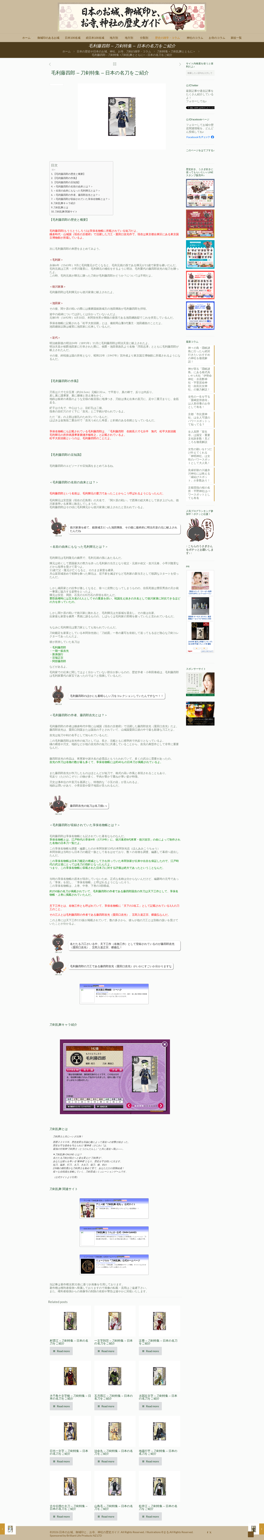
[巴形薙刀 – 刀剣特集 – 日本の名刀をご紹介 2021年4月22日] (8, 1528)
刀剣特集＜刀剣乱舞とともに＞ (176, 51)
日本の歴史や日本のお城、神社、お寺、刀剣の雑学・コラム (114, 51)
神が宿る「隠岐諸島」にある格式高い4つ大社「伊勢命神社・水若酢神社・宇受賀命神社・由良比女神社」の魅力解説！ (200, 379)
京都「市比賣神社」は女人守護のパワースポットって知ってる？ (199, 419)
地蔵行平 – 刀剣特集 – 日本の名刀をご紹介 (158, 1452)
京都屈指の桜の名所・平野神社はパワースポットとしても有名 (199, 492)
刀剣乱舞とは (60, 207)
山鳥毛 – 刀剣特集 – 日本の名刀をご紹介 (113, 1507)
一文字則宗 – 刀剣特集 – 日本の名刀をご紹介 (113, 1342)
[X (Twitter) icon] (210, 1532)
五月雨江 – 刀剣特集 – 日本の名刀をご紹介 (113, 1397)
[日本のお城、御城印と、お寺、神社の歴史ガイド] (132, 16)
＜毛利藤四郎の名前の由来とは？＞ (73, 186)
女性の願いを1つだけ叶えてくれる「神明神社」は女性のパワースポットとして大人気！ (200, 455)
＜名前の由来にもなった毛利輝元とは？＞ (76, 190)
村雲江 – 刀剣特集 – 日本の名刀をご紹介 (69, 1342)
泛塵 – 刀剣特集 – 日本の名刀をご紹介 (158, 1342)
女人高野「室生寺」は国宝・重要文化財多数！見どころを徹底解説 (199, 436)
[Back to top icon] (251, 1534)
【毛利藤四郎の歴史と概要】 (69, 173)
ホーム (66, 51)
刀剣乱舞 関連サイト (66, 211)
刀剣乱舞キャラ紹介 (64, 203)
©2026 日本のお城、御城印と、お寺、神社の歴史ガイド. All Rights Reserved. (97, 1532)
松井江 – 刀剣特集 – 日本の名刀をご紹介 (158, 1507)
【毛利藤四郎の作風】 (65, 177)
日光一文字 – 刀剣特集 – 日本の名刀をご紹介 (69, 1452)
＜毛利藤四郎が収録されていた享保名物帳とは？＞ (81, 198)
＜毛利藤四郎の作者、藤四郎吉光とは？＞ (76, 194)
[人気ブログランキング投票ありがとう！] (200, 530)
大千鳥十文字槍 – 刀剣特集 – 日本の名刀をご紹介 (70, 1397)
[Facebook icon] (208, 1532)
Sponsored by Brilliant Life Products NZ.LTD (76, 1535)
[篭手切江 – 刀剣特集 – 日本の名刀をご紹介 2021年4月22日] (256, 1528)
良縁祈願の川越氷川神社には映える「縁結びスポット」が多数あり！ (199, 475)
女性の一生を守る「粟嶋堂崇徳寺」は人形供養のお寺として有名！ (199, 401)
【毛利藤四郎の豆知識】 (67, 182)
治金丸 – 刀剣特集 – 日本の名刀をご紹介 (113, 1452)
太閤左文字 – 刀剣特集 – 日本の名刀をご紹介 (158, 1397)
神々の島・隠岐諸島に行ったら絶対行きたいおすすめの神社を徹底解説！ (199, 354)
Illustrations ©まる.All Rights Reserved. (169, 1532)
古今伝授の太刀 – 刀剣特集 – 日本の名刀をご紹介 (68, 1507)
